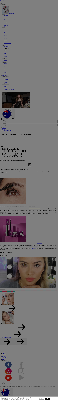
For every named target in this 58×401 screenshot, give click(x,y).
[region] (29, 398)
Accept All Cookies (47, 398)
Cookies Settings (41, 398)
